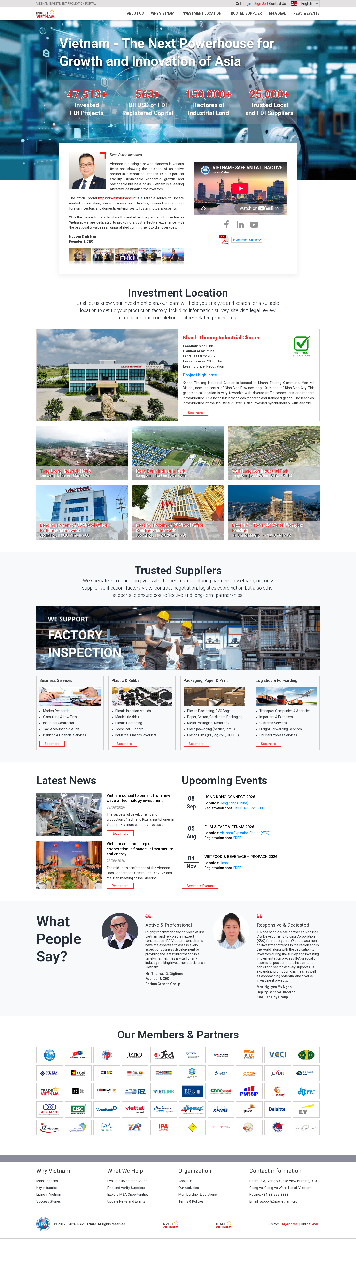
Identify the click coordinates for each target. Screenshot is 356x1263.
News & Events (306, 13)
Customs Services (273, 723)
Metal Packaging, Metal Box (208, 723)
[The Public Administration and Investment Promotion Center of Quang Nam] (192, 1128)
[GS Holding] (277, 1091)
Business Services (55, 680)
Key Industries (47, 1188)
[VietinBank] (106, 1109)
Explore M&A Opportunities (127, 1194)
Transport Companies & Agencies (284, 711)
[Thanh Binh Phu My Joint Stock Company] (249, 1091)
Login (247, 4)
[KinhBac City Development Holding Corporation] (192, 1109)
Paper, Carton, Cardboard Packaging (214, 717)
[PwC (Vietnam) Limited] (249, 1109)
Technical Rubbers (129, 729)
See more (195, 413)
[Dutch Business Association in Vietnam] (249, 1073)
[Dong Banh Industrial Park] (178, 453)
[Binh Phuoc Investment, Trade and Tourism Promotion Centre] (249, 1128)
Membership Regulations (197, 1194)
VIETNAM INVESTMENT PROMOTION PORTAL (66, 3)
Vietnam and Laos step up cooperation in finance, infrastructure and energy (140, 849)
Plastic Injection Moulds (133, 711)
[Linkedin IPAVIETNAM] (240, 224)
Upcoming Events (224, 780)
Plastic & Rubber (126, 680)
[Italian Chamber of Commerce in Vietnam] (106, 1091)
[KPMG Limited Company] (221, 1109)
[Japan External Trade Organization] (135, 1055)
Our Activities (188, 1188)
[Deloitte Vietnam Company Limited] (277, 1109)
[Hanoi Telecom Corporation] (163, 1109)
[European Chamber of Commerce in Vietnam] (78, 1055)
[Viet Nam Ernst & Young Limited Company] (306, 1109)
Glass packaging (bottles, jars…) (211, 729)
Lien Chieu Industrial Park (213, 338)
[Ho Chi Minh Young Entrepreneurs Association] (277, 1128)
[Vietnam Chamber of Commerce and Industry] (277, 1055)
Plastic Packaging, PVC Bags (209, 711)
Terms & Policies (191, 1201)
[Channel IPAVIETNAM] (254, 224)
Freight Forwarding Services (280, 729)
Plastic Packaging (128, 723)
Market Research (56, 711)
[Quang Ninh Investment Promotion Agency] (78, 1128)
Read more (120, 833)
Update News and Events (126, 1201)
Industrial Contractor (58, 723)
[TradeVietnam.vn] (49, 1091)
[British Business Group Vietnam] (78, 1091)
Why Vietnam (162, 13)
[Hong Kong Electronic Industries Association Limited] (49, 1073)
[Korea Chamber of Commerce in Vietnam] (221, 1055)
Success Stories (48, 1201)
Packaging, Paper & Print (206, 680)
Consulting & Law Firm (60, 717)
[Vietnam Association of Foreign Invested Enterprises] (306, 1055)
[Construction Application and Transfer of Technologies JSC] (78, 1109)
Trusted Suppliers (178, 570)
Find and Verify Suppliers (126, 1188)
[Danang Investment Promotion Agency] (163, 1128)
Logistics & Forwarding (276, 680)
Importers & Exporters (276, 717)
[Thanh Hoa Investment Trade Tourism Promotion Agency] (221, 1128)
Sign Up (260, 4)
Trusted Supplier (245, 13)
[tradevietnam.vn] (224, 1224)
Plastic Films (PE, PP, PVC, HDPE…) (213, 735)
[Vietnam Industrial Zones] (49, 1128)
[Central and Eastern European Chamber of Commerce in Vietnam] (106, 1073)
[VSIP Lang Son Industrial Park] (274, 453)
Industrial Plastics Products (135, 735)
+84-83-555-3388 (275, 1194)
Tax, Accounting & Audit (61, 729)
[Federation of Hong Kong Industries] (306, 1073)
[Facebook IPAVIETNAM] (226, 224)
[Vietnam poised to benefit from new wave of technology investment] (69, 814)
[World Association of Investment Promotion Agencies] (49, 1055)
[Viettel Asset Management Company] (135, 1109)
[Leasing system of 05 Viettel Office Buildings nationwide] (82, 512)
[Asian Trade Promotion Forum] (192, 1073)
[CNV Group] (221, 1091)
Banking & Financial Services (64, 735)
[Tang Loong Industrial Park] (82, 453)
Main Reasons (47, 1181)
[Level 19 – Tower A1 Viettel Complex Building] (274, 512)
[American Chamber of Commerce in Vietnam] (106, 1055)
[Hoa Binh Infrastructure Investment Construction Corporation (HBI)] (306, 1091)
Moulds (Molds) (127, 717)
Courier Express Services (278, 735)
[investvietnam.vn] (171, 1224)
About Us (135, 13)
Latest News (66, 780)
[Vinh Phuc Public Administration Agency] (106, 1128)
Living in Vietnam (49, 1194)
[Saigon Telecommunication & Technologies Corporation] (135, 1091)
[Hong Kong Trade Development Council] (249, 1055)
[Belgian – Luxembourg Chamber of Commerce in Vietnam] (78, 1073)
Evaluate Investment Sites (127, 1181)
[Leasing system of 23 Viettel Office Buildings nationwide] (178, 512)
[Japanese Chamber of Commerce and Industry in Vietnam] (163, 1055)
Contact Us (277, 4)
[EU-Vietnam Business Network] (277, 1073)
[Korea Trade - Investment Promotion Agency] (192, 1055)
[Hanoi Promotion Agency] (135, 1128)
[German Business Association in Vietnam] (135, 1073)
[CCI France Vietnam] (221, 1073)
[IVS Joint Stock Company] (306, 1128)
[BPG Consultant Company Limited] (192, 1091)
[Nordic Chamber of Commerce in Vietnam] (163, 1073)
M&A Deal (277, 13)
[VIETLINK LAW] (163, 1091)
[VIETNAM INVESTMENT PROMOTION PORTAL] (45, 13)
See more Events (200, 886)
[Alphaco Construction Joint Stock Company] (49, 1109)
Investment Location (201, 13)
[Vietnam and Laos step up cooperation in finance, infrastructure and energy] (69, 865)
